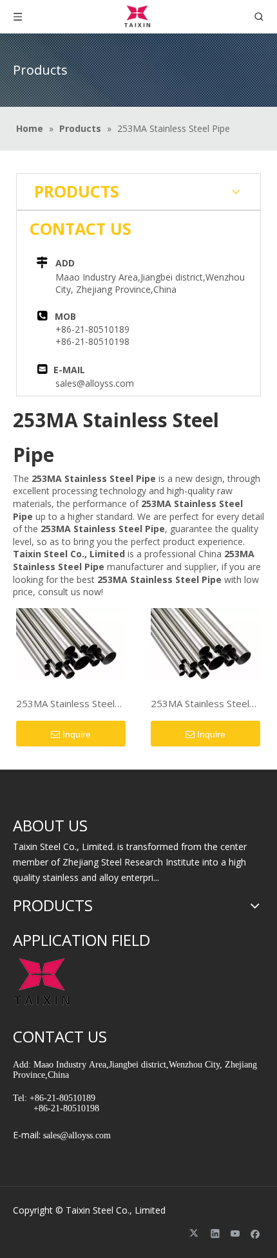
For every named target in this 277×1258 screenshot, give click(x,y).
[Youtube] (235, 1233)
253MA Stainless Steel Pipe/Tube (65, 704)
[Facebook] (255, 1233)
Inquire (76, 734)
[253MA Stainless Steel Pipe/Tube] (71, 642)
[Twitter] (195, 1233)
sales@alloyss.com (94, 383)
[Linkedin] (215, 1233)
